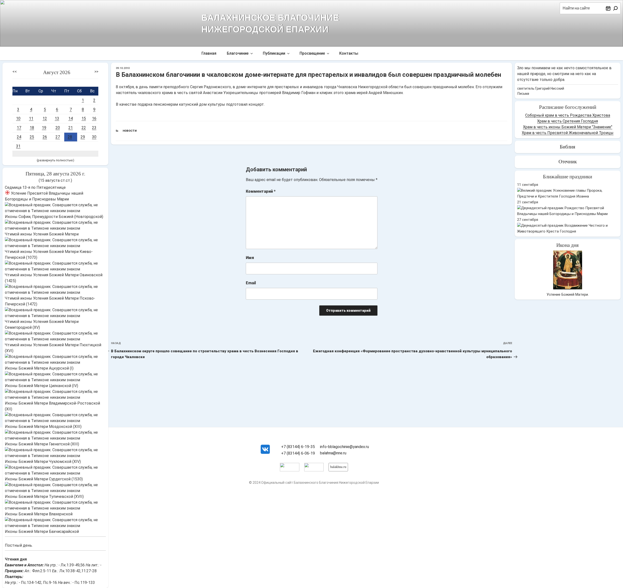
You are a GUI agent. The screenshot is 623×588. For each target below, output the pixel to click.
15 (84, 118)
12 (45, 118)
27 (57, 137)
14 (70, 118)
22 (84, 127)
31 (18, 146)
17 (19, 127)
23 (94, 127)
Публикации (274, 53)
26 (45, 137)
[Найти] (615, 8)
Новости (130, 130)
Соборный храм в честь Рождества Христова (567, 115)
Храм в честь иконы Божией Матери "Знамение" (567, 127)
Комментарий (260, 191)
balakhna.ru (338, 467)
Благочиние (237, 53)
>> (96, 71)
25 (32, 137)
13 (57, 118)
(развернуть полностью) (55, 160)
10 (18, 118)
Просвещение (312, 53)
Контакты (348, 53)
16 (94, 118)
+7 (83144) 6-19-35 (298, 446)
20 (57, 127)
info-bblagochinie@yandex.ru (344, 446)
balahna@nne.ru (333, 453)
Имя (250, 257)
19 (44, 127)
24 (19, 137)
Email (251, 283)
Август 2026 (56, 72)
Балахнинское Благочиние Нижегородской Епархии (270, 23)
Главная (209, 53)
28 (70, 137)
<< (14, 71)
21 (70, 127)
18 (32, 127)
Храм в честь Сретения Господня (567, 121)
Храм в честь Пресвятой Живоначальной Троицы (568, 132)
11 (31, 118)
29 (83, 137)
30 (94, 137)
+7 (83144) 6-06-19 (298, 453)
